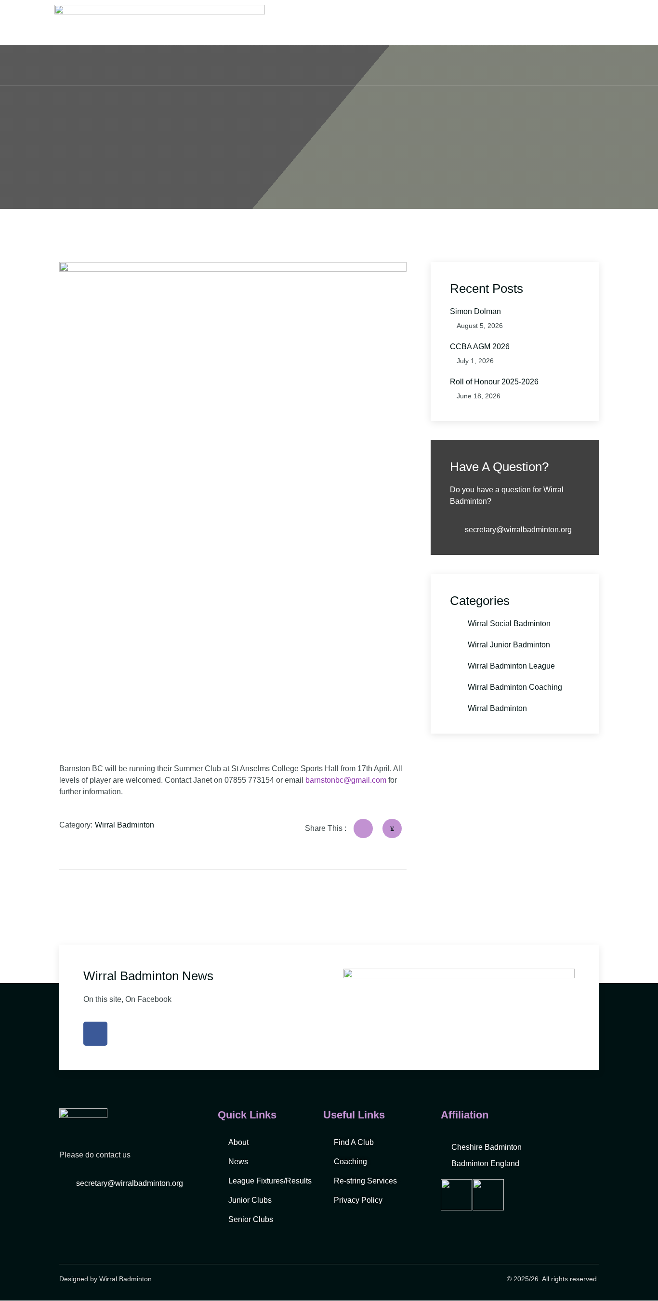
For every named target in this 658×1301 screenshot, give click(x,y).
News (260, 43)
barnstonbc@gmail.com (345, 780)
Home (174, 43)
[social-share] (363, 828)
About (218, 43)
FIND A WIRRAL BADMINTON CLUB (356, 43)
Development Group (486, 43)
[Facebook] (95, 1034)
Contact (567, 43)
